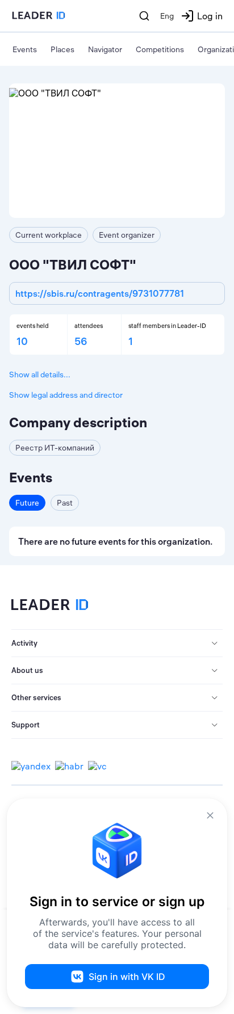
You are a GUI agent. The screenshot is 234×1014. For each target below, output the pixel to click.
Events (24, 49)
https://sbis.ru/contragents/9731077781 (99, 293)
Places (62, 49)
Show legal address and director (66, 395)
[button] (117, 643)
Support (25, 724)
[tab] (117, 643)
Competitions (160, 49)
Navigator (105, 49)
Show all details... (39, 374)
